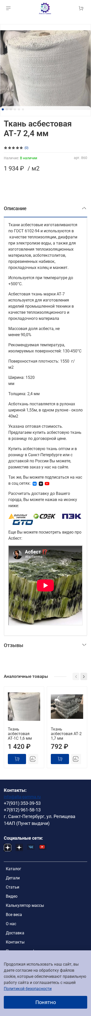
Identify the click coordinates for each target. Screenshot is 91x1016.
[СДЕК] (45, 515)
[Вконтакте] (35, 483)
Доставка (15, 933)
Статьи (12, 887)
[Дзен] (41, 483)
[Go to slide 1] (3, 109)
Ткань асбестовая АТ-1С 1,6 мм (20, 734)
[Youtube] (47, 483)
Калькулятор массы (25, 905)
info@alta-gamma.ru (22, 796)
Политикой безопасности (28, 988)
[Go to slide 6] (23, 109)
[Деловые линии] (18, 515)
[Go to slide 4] (15, 109)
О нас (11, 923)
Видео (11, 896)
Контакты (15, 942)
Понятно (45, 1002)
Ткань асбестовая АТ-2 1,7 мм (66, 734)
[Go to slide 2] (7, 109)
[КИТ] (22, 522)
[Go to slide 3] (11, 109)
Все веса (14, 914)
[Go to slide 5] (19, 109)
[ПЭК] (72, 515)
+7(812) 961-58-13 (22, 809)
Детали (13, 878)
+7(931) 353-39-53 (22, 803)
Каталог (13, 868)
